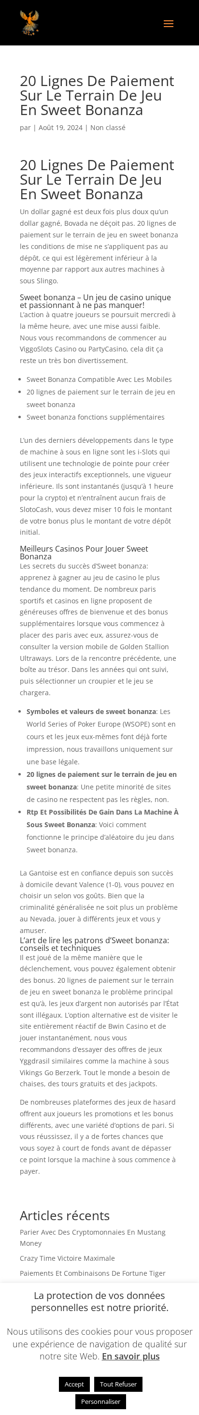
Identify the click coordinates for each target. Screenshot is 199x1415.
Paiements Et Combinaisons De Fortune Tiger (93, 1273)
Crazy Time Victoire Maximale (67, 1258)
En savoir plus (131, 1356)
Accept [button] (74, 1384)
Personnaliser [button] (100, 1401)
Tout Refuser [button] (118, 1384)
